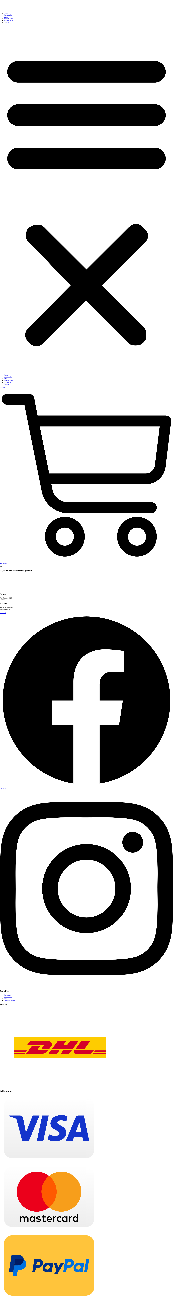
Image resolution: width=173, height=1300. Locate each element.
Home (6, 13)
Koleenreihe (8, 15)
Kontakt (6, 22)
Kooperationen (8, 20)
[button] (86, 199)
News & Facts (8, 18)
